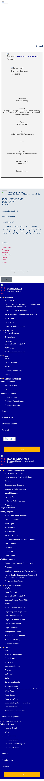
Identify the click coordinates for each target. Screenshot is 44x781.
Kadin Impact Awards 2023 (15, 711)
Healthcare (9, 551)
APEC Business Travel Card (15, 352)
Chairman (8, 481)
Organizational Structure (14, 485)
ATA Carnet (9, 348)
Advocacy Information (13, 654)
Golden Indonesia (12, 520)
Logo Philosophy (11, 493)
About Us (9, 298)
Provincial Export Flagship (15, 401)
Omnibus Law (10, 555)
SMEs (7, 389)
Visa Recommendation (13, 616)
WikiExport (9, 588)
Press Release (10, 658)
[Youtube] (25, 231)
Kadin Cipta (9, 524)
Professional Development (15, 635)
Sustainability (10, 531)
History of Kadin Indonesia (15, 326)
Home (12, 272)
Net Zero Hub (10, 527)
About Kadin (6, 247)
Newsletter (9, 367)
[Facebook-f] (12, 231)
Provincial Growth (11, 397)
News (7, 359)
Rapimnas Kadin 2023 (13, 707)
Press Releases (11, 363)
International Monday (13, 666)
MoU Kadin (9, 674)
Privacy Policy (18, 272)
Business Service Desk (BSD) (16, 600)
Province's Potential (12, 405)
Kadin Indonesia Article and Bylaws (18, 477)
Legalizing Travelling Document (17, 612)
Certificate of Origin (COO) (15, 344)
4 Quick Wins (10, 337)
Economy (8, 567)
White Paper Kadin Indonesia (16, 516)
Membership (6, 255)
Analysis (8, 670)
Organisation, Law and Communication (20, 563)
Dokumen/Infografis (12, 682)
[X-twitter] (18, 231)
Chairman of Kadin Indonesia (16, 310)
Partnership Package (13, 639)
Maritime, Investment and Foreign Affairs (20, 571)
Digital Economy (11, 547)
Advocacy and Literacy (13, 370)
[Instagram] (5, 231)
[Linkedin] (38, 231)
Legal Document (11, 627)
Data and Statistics (13, 379)
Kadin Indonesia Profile (15, 471)
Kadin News (9, 662)
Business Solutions (13, 586)
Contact (4, 262)
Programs (5, 250)
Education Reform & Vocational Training (20, 539)
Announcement (11, 686)
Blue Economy (10, 543)
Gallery (7, 374)
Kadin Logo (9, 318)
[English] (8, 439)
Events (4, 257)
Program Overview (12, 333)
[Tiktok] (32, 231)
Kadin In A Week (11, 699)
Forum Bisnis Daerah (13, 624)
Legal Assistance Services (15, 620)
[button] (22, 297)
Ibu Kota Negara (11, 535)
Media (4, 260)
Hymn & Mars (10, 322)
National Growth (11, 385)
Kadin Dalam (10, 695)
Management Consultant (14, 632)
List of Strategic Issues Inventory (17, 703)
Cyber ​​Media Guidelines (28, 272)
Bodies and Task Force (14, 581)
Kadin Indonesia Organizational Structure (21, 314)
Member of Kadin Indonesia (15, 489)
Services (5, 252)
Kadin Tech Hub (11, 592)
